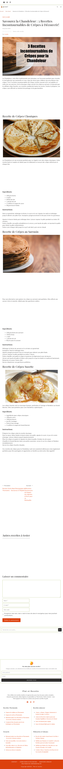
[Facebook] (4, 2)
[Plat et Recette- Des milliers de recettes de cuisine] (5, 7)
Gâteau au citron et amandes (13, 750)
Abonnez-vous (31, 680)
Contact (14, 761)
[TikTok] (10, 2)
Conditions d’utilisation (28, 761)
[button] (57, 7)
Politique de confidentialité (32, 763)
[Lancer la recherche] (60, 629)
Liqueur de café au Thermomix (14, 715)
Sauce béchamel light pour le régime (45, 724)
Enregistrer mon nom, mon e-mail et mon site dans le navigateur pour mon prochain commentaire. (30, 614)
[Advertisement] (31, 102)
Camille (6, 34)
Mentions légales (45, 761)
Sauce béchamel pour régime (43, 721)
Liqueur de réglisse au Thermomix (15, 712)
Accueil (2, 11)
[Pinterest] (34, 702)
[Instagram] (7, 2)
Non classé (8, 11)
